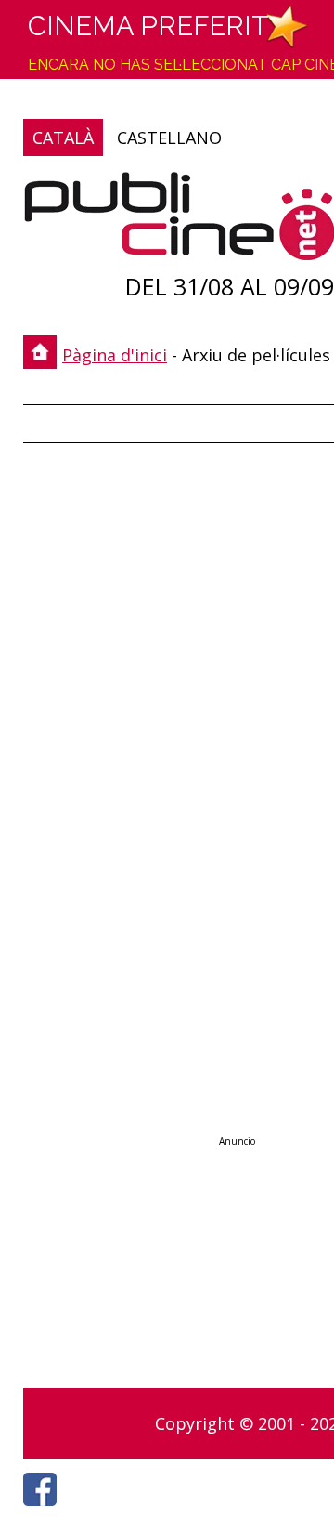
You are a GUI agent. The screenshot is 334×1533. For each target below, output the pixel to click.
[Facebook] (44, 1510)
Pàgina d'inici (114, 355)
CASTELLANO (169, 137)
